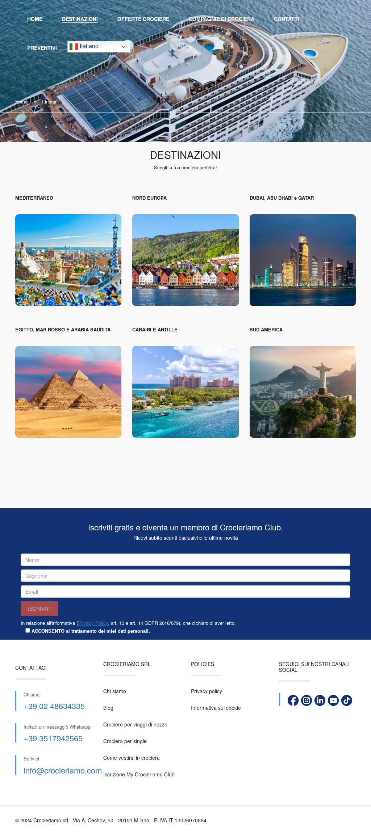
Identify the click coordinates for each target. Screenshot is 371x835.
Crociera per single (125, 741)
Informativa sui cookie (216, 707)
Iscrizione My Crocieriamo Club (139, 774)
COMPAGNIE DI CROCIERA (221, 18)
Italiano (88, 46)
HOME (34, 18)
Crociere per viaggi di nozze (135, 724)
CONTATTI (286, 18)
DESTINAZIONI (80, 18)
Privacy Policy (93, 622)
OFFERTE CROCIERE (143, 18)
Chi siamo (114, 691)
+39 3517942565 (53, 737)
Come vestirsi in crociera (131, 757)
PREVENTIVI (42, 47)
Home (21, 101)
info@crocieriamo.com (63, 770)
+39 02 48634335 (54, 705)
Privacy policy (206, 691)
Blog (108, 707)
